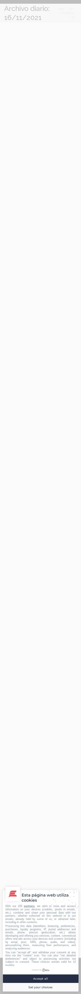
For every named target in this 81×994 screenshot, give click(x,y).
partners (29, 906)
